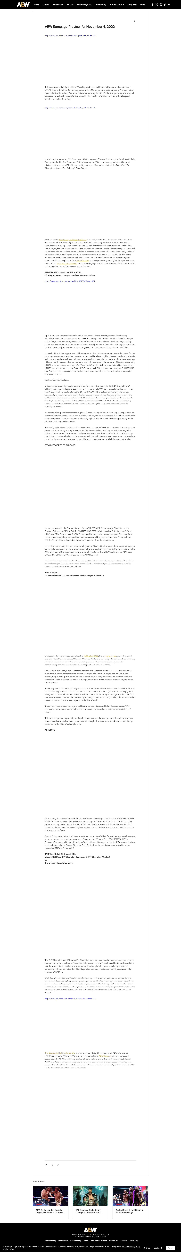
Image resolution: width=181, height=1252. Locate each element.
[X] (156, 4)
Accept (170, 1248)
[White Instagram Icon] (160, 4)
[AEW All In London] (50, 1196)
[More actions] (134, 20)
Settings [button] (147, 1248)
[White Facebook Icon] (152, 4)
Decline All (158, 1248)
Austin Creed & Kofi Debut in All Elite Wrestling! (129, 1211)
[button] (100, 4)
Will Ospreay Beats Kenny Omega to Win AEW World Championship (88, 1211)
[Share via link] (58, 1164)
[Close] (178, 1248)
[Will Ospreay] (90, 1196)
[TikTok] (165, 4)
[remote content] (90, 207)
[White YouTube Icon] (169, 4)
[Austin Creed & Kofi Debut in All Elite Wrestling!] (130, 1196)
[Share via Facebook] (46, 1164)
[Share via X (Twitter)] (52, 1164)
